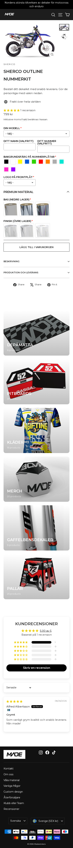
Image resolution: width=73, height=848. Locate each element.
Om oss (8, 774)
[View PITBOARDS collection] (36, 381)
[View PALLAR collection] (36, 576)
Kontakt (8, 768)
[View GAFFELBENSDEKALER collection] (36, 528)
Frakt (24, 119)
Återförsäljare (12, 797)
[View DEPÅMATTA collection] (36, 333)
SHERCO (9, 64)
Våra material (11, 780)
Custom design (13, 791)
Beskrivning (11, 261)
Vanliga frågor (12, 785)
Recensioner (11, 809)
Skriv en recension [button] (36, 668)
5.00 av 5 (46, 630)
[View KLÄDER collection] (36, 430)
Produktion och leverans (21, 272)
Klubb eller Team (14, 803)
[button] (12, 110)
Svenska (15, 820)
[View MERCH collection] (36, 479)
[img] (14, 701)
